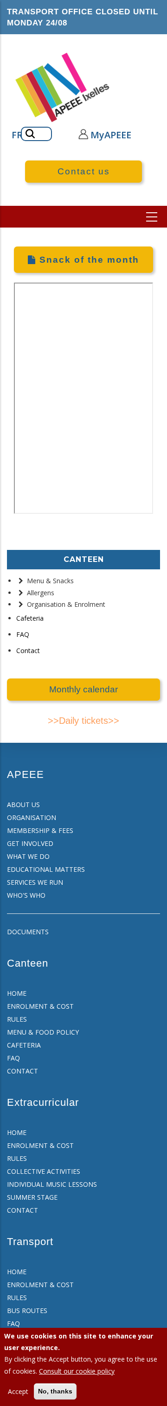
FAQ (22, 634)
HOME (16, 993)
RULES (17, 1019)
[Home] (63, 87)
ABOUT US (23, 804)
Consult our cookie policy (77, 1371)
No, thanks (55, 1391)
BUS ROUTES (27, 1310)
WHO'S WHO (26, 895)
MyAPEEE (110, 135)
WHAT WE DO (28, 856)
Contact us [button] (84, 171)
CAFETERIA (24, 1045)
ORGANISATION (31, 817)
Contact (28, 650)
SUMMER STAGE (32, 1197)
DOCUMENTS (28, 931)
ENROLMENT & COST (40, 1006)
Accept (18, 1391)
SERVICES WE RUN (35, 882)
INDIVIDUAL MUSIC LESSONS (52, 1184)
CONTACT (22, 1071)
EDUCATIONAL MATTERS (46, 869)
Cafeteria (30, 618)
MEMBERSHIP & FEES (40, 830)
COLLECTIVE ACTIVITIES (43, 1171)
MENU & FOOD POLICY (43, 1032)
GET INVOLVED (30, 843)
